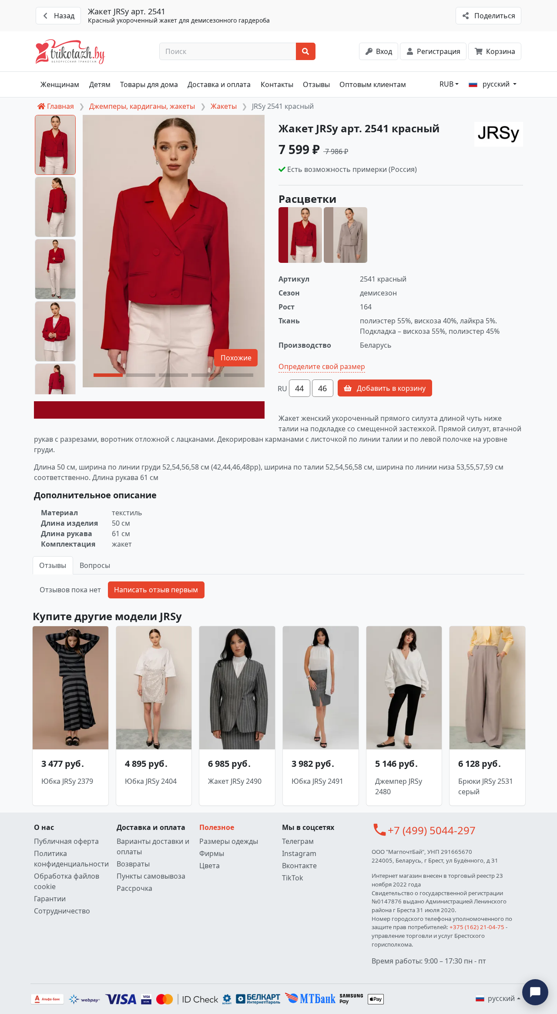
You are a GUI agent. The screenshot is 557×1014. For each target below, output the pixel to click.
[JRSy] (498, 134)
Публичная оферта (66, 841)
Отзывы (316, 84)
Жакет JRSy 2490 (235, 781)
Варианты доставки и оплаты (153, 846)
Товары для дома (149, 84)
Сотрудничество (62, 911)
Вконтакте (299, 865)
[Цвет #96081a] (149, 410)
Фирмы (211, 853)
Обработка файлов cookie (66, 881)
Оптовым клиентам (372, 84)
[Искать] (305, 51)
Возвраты (133, 864)
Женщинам (59, 84)
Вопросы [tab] (95, 565)
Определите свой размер (321, 366)
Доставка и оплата (219, 84)
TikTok (292, 878)
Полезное (216, 827)
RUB (446, 84)
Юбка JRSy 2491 (317, 781)
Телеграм (298, 841)
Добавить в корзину (390, 388)
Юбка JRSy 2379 (67, 781)
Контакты (277, 84)
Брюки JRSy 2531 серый (485, 786)
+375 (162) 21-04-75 (477, 927)
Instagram (299, 853)
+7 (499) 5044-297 (432, 830)
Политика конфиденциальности (71, 859)
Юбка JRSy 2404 (151, 781)
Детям (100, 84)
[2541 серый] (345, 235)
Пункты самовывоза (151, 876)
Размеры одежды (228, 841)
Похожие (236, 358)
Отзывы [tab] (52, 565)
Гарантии (50, 898)
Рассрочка (134, 888)
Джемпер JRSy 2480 (398, 786)
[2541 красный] (300, 235)
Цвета (209, 865)
